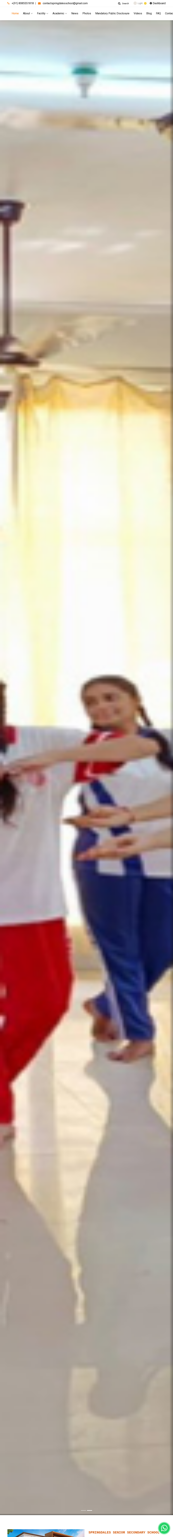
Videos (138, 13)
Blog (149, 13)
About (26, 13)
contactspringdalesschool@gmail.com (65, 3)
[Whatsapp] (164, 1528)
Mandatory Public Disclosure (112, 13)
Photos (86, 13)
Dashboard (159, 3)
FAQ (158, 13)
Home (15, 13)
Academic (58, 13)
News (74, 13)
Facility (41, 13)
